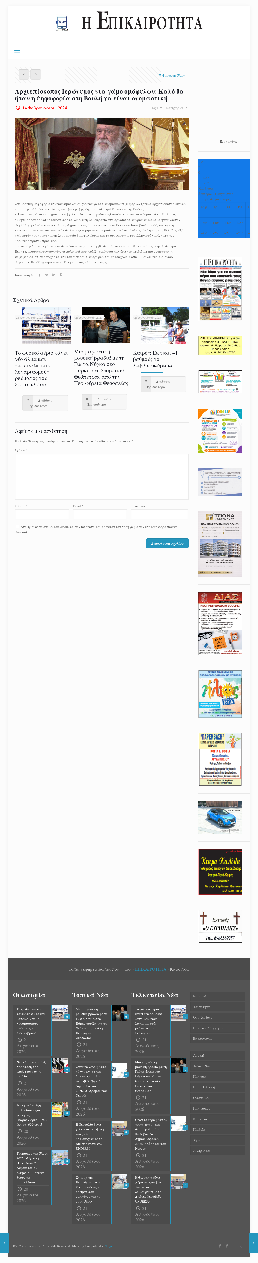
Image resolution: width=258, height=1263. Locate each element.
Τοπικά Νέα (201, 1066)
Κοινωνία (200, 1119)
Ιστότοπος (138, 506)
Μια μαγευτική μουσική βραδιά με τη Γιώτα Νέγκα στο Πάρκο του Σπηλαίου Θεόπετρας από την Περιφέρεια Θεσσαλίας (101, 367)
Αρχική (198, 1055)
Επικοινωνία (202, 1038)
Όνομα (21, 506)
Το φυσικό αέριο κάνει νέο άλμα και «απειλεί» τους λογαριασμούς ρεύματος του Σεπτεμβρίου (41, 368)
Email (78, 506)
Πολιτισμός (201, 1108)
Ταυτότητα (201, 1006)
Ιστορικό (199, 996)
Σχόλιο (21, 450)
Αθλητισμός (202, 1150)
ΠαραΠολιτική (204, 1087)
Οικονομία (201, 1097)
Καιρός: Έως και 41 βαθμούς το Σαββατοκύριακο (155, 359)
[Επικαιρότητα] (129, 25)
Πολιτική (200, 1076)
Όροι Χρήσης (202, 1017)
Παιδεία (199, 1129)
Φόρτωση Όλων (173, 75)
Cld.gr (108, 1246)
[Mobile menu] (17, 52)
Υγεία (197, 1140)
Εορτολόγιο (229, 141)
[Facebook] (220, 1245)
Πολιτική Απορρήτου (208, 1028)
